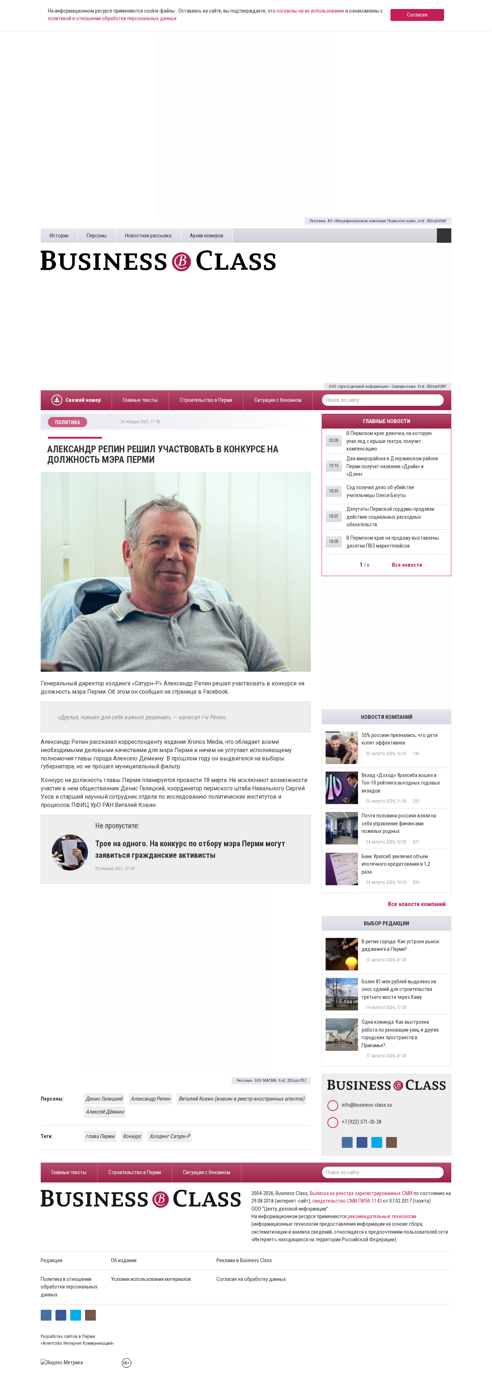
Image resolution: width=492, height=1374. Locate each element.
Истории (59, 235)
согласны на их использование (310, 11)
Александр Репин (150, 1099)
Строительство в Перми (206, 400)
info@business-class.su (367, 1105)
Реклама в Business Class (244, 1260)
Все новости (407, 565)
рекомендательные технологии (382, 1216)
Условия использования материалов (151, 1279)
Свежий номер (83, 400)
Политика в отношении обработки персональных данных (69, 1287)
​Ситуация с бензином (277, 400)
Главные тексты (140, 400)
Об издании (124, 1260)
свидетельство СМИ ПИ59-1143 (347, 1201)
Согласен (417, 15)
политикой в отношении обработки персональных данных (112, 18)
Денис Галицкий (104, 1099)
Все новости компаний (417, 904)
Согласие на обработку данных (251, 1279)
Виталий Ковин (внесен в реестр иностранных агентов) (241, 1099)
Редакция (51, 1260)
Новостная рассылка (148, 235)
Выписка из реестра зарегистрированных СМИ (361, 1193)
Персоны (97, 235)
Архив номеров (206, 235)
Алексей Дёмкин (105, 1112)
